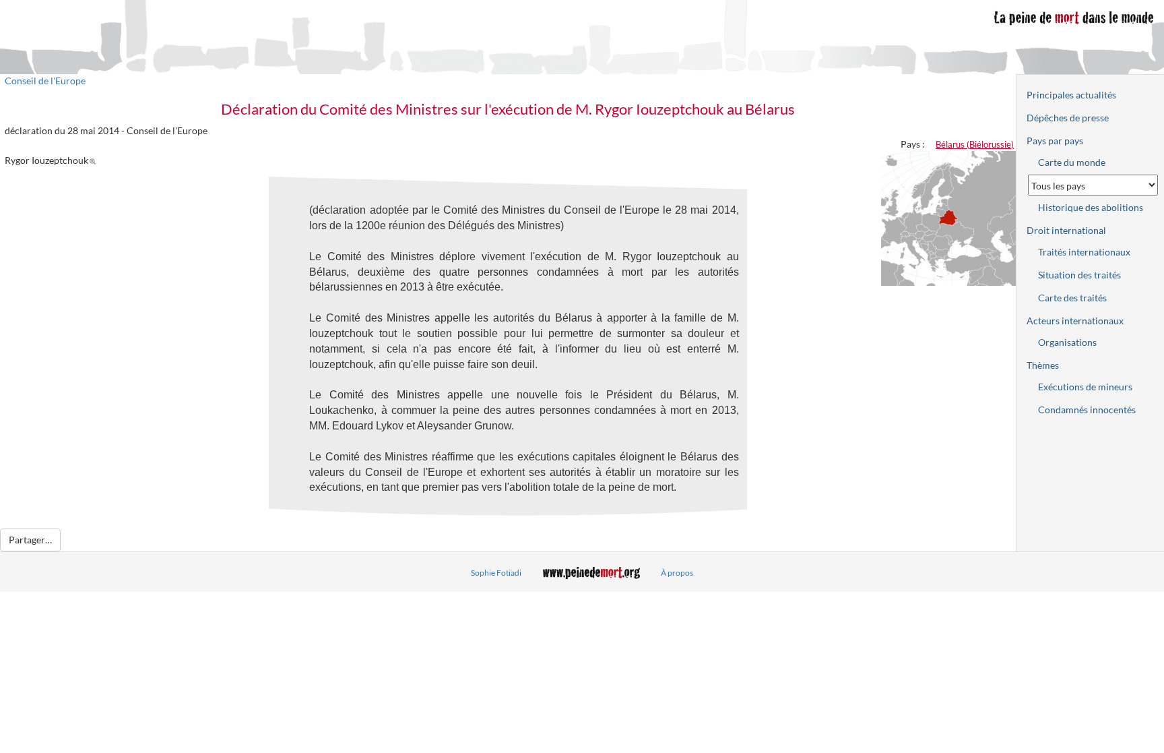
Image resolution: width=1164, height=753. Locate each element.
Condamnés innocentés (1087, 409)
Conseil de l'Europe (45, 80)
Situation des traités (1079, 274)
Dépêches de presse (1068, 117)
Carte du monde (1071, 162)
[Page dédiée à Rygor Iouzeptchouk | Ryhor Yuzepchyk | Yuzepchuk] (94, 160)
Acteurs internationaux (1075, 320)
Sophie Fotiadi (496, 573)
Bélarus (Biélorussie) (975, 144)
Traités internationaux (1084, 252)
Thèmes (1043, 365)
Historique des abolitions (1090, 207)
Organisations (1067, 342)
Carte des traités (1072, 297)
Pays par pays (1055, 140)
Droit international (1066, 230)
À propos (677, 573)
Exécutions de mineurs (1085, 386)
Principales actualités (1071, 94)
